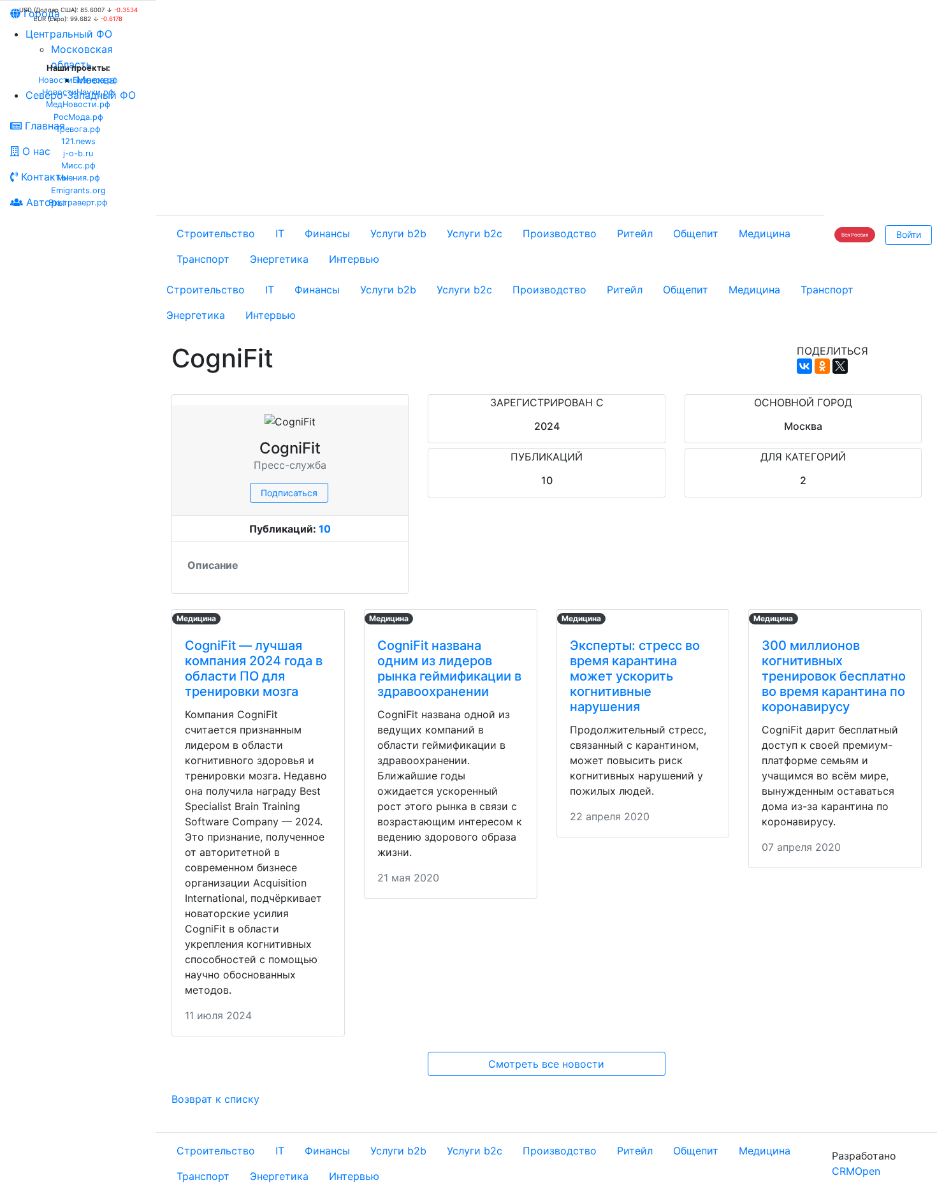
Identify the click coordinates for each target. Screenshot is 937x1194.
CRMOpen (856, 1171)
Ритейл (635, 233)
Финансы (327, 233)
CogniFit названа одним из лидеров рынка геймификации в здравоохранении (449, 668)
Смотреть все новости (546, 1064)
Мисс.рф (78, 165)
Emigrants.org (78, 190)
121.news (78, 141)
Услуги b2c (474, 233)
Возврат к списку (215, 1099)
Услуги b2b (398, 233)
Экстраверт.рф (78, 202)
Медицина (764, 233)
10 (325, 528)
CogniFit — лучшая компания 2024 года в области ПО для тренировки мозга (254, 668)
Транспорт (203, 259)
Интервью (354, 259)
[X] (840, 366)
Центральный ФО (68, 33)
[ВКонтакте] (804, 366)
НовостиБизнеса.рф (78, 80)
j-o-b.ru (78, 153)
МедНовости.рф (78, 104)
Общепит (695, 233)
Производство (560, 233)
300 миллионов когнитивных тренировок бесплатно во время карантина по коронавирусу (834, 676)
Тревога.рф (78, 129)
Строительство (216, 233)
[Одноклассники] (822, 366)
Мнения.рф (78, 177)
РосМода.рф (78, 117)
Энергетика (279, 259)
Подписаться (289, 492)
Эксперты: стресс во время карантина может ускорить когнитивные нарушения (635, 676)
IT (279, 233)
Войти (908, 234)
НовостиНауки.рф (78, 92)
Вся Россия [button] (854, 235)
